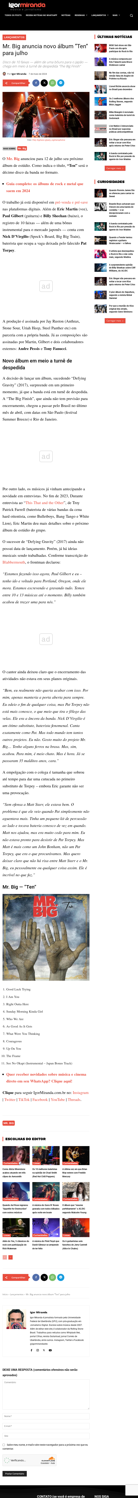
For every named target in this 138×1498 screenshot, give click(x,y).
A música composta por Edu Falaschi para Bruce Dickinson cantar (120, 62)
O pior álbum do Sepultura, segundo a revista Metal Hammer (122, 295)
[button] (131, 15)
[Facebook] (36, 83)
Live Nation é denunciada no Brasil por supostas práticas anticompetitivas (121, 129)
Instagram (81, 1092)
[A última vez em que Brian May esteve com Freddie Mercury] (75, 1155)
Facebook (40, 1099)
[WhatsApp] (52, 83)
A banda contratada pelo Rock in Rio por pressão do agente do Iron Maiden (122, 156)
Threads (74, 1099)
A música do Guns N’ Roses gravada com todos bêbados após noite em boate (45, 1209)
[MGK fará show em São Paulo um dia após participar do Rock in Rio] (101, 48)
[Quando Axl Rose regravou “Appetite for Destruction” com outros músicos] (16, 1191)
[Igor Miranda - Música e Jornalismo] (27, 7)
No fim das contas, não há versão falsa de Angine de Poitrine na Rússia (121, 75)
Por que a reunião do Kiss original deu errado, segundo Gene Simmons (121, 309)
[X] (44, 83)
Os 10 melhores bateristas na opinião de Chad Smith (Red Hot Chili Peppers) (44, 1173)
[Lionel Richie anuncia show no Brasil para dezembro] (101, 89)
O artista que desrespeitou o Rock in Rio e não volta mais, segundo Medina (121, 254)
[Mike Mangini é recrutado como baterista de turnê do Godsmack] (101, 115)
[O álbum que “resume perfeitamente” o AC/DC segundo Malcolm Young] (75, 1191)
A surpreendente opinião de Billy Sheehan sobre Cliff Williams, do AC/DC (122, 268)
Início (5, 1294)
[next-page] (10, 1257)
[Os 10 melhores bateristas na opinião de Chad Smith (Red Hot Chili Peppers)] (45, 1155)
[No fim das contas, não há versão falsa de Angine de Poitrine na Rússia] (101, 75)
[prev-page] (5, 1257)
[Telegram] (60, 83)
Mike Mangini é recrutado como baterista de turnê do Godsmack (122, 115)
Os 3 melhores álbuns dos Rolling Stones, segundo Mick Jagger (121, 101)
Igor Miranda (19, 73)
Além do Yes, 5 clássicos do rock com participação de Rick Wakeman (16, 1245)
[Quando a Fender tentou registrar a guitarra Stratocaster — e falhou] (101, 240)
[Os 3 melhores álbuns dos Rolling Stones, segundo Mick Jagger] (101, 101)
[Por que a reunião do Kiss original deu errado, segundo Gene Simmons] (101, 308)
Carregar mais (114, 168)
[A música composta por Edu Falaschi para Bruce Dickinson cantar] (101, 62)
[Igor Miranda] (5, 74)
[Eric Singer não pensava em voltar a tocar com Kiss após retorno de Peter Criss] (101, 142)
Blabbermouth (14, 562)
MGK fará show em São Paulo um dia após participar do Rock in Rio (121, 48)
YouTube (58, 1099)
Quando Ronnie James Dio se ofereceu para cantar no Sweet (122, 193)
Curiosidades (11, 1163)
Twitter (9, 1099)
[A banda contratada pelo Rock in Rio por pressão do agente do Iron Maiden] (101, 156)
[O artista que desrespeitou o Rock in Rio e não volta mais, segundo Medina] (101, 254)
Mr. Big (22, 148)
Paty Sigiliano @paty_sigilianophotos (48, 140)
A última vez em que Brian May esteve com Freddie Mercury (74, 1173)
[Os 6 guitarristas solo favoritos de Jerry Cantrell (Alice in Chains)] (75, 1227)
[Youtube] (50, 1349)
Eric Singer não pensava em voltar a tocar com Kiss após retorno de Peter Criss (122, 142)
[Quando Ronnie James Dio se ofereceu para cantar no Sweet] (101, 193)
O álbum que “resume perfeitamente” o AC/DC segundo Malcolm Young (74, 1209)
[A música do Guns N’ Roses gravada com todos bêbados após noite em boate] (45, 1191)
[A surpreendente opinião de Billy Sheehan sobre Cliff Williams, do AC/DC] (101, 267)
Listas (36, 1163)
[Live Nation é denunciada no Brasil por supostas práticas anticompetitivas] (101, 129)
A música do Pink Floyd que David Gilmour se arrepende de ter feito (45, 1245)
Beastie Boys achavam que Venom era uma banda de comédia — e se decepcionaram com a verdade (122, 210)
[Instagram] (37, 1349)
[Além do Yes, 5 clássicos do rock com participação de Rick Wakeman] (16, 1227)
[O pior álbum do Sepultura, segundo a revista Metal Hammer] (101, 295)
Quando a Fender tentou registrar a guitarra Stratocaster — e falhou (120, 240)
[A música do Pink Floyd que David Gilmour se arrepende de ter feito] (45, 1227)
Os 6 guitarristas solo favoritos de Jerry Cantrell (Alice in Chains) (74, 1245)
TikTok (24, 1099)
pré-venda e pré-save (71, 202)
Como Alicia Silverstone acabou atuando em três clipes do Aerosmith (14, 1173)
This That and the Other (45, 502)
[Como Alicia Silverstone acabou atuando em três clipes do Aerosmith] (16, 1155)
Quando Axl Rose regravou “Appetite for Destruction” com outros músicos (15, 1209)
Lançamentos (14, 37)
